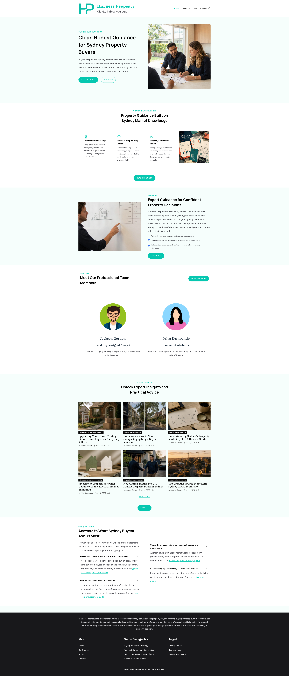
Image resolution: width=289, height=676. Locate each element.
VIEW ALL (144, 508)
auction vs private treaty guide (184, 560)
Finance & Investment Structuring (91, 480)
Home (176, 9)
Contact (203, 9)
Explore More (88, 80)
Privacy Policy (175, 646)
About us (108, 80)
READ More (156, 256)
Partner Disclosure (177, 654)
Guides (185, 9)
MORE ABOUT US (198, 279)
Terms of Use (175, 650)
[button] (189, 8)
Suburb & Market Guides (133, 432)
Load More (144, 496)
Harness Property (116, 6)
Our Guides (83, 650)
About (194, 9)
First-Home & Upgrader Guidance (91, 432)
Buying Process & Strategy (134, 480)
